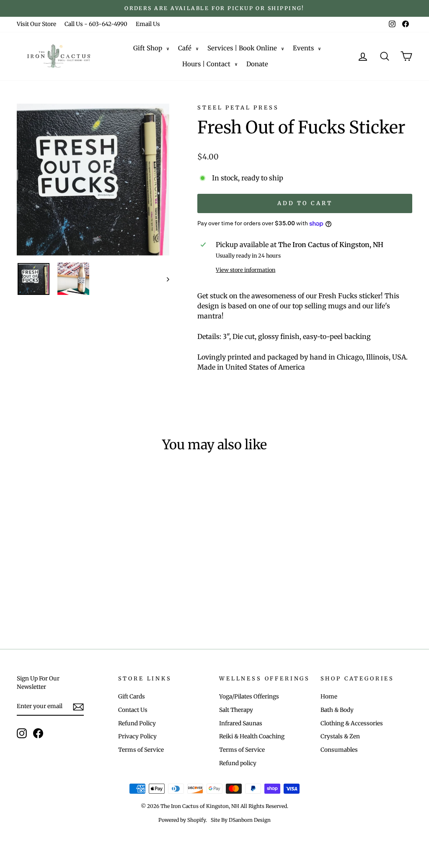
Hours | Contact (206, 64)
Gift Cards (131, 696)
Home (328, 696)
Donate (257, 64)
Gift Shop (147, 48)
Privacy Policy (137, 736)
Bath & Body (337, 710)
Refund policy (237, 763)
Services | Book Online (242, 48)
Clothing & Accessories (351, 723)
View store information (245, 269)
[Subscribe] (78, 706)
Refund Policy (137, 723)
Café (184, 48)
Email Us (148, 24)
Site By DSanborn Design (241, 820)
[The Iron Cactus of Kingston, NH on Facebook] (38, 733)
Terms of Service (141, 749)
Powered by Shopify (182, 820)
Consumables (339, 749)
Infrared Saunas (240, 723)
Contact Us (132, 710)
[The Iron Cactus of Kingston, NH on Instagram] (22, 733)
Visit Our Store (36, 24)
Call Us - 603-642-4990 (96, 24)
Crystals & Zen (340, 736)
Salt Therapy (236, 710)
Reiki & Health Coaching (251, 736)
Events (303, 48)
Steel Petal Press (238, 107)
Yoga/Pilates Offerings (249, 696)
